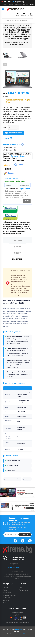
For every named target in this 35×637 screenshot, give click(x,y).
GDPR (20, 588)
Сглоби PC (6, 598)
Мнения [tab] (17, 253)
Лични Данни (23, 590)
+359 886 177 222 (15, 567)
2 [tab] (19, 61)
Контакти (25, 4)
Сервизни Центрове (9, 595)
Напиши (11, 173)
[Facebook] (15, 540)
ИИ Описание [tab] (17, 259)
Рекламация (18, 4)
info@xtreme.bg (19, 2)
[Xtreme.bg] (15, 9)
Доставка (4, 4)
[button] (18, 126)
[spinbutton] (12, 127)
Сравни (7, 138)
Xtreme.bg (18, 629)
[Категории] (4, 9)
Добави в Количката (14, 133)
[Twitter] (22, 540)
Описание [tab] (17, 240)
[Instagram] (30, 540)
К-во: (5, 127)
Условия (11, 4)
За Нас (5, 603)
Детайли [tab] (17, 247)
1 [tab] (16, 61)
